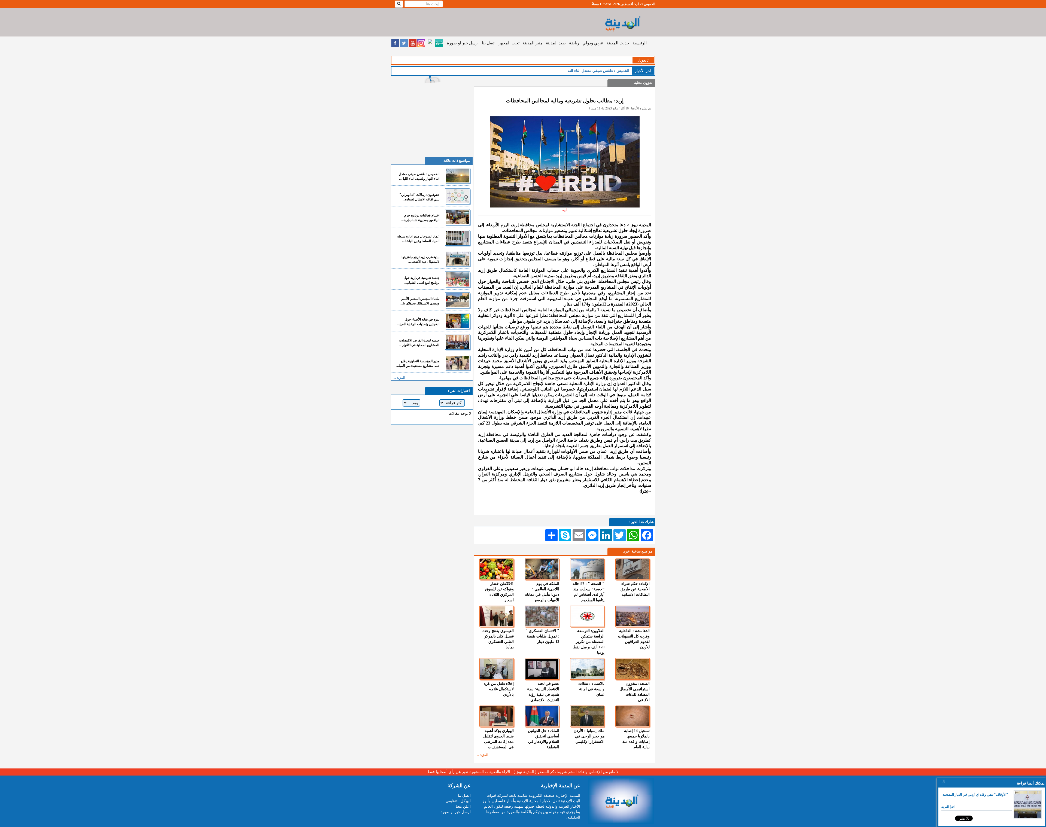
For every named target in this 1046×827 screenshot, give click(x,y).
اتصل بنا (488, 43)
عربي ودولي (592, 43)
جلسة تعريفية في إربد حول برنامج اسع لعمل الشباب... (421, 280)
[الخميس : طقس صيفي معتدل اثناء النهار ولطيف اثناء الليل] (457, 175)
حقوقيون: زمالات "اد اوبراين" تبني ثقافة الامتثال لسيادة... (419, 197)
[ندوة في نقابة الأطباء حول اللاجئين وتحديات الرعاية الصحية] (457, 321)
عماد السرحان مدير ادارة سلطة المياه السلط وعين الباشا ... (418, 238)
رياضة (574, 43)
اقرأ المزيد (947, 806)
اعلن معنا (463, 806)
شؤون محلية (643, 83)
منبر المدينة (533, 43)
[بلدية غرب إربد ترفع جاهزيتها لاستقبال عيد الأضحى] (457, 258)
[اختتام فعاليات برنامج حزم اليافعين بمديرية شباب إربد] (457, 217)
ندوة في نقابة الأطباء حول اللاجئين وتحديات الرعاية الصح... (418, 322)
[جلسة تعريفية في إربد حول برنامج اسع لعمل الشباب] (457, 279)
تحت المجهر (509, 43)
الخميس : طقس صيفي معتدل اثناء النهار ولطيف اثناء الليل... (419, 176)
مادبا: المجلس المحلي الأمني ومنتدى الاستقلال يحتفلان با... (419, 301)
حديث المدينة (618, 43)
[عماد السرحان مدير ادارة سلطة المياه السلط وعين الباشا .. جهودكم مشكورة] (457, 238)
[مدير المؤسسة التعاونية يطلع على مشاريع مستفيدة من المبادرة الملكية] (457, 362)
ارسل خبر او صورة (463, 43)
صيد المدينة (556, 43)
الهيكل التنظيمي (458, 801)
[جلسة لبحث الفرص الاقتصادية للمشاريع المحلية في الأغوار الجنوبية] (457, 342)
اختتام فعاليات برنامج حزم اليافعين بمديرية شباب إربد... (420, 217)
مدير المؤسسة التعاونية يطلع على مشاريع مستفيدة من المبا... (417, 363)
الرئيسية (640, 43)
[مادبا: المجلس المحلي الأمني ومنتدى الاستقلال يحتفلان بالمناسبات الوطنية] (457, 300)
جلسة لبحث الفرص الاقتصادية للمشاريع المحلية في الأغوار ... (419, 342)
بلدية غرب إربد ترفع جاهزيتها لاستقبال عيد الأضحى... (420, 259)
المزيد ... (482, 755)
